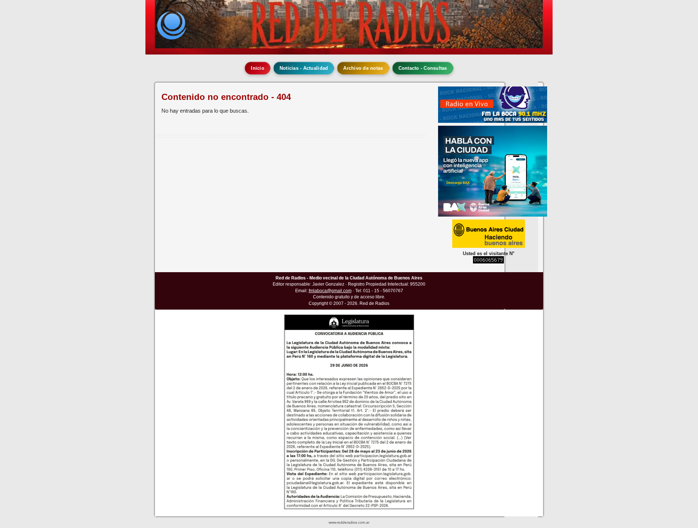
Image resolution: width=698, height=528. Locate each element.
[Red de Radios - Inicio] (349, 24)
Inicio (257, 68)
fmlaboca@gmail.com (330, 290)
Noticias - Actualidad (304, 68)
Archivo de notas (363, 68)
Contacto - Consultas (422, 68)
